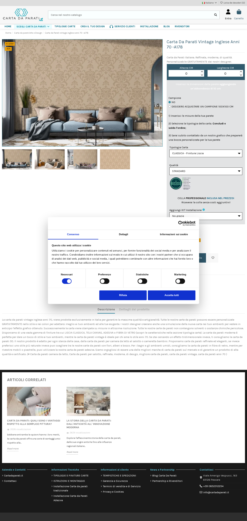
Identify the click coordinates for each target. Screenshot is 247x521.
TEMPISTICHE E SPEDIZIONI (119, 475)
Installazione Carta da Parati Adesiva (70, 498)
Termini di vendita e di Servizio (122, 486)
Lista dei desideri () (234, 2)
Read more (12, 448)
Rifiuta (123, 295)
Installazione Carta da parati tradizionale (70, 488)
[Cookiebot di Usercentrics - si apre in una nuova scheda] (180, 223)
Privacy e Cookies (113, 491)
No (173, 102)
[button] (33, 26)
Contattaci (10, 481)
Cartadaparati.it (13, 475)
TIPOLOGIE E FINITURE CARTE (71, 475)
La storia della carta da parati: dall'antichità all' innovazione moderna (89, 424)
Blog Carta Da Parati (164, 475)
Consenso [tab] (73, 234)
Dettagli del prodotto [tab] (134, 309)
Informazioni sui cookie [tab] (174, 234)
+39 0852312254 (213, 486)
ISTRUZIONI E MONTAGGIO (69, 481)
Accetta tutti (171, 295)
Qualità (173, 165)
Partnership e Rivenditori (167, 481)
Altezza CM (186, 67)
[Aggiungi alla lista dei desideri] (213, 258)
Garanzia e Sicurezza (115, 481)
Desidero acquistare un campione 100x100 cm (202, 106)
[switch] (104, 281)
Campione (175, 98)
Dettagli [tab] (123, 234)
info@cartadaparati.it (216, 492)
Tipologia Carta (178, 147)
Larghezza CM (225, 67)
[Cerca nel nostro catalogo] (216, 15)
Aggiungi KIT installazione (185, 210)
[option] (34, 421)
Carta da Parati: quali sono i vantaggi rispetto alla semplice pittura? (33, 422)
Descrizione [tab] (106, 309)
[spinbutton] (186, 73)
